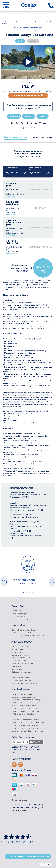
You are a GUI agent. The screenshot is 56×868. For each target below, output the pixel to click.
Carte (42, 116)
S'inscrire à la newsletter (28, 856)
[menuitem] (28, 610)
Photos (14, 116)
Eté (20, 41)
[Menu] (6, 5)
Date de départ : (36, 168)
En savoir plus (19, 800)
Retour (46, 864)
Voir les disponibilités (28, 95)
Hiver (33, 41)
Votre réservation (43, 265)
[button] (28, 128)
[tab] (15, 136)
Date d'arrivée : (12, 168)
